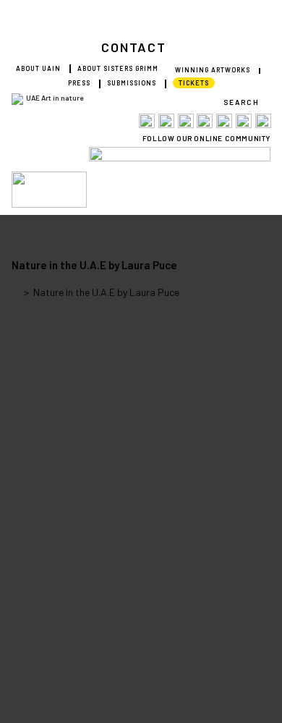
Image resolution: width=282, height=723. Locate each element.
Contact (133, 47)
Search (241, 102)
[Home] (16, 292)
